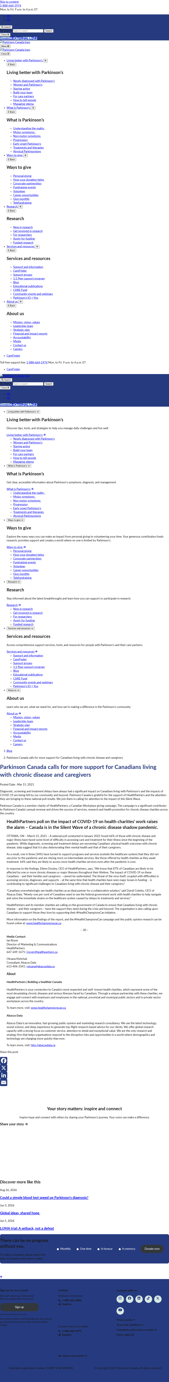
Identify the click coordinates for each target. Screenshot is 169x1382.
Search (48, 31)
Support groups (22, 274)
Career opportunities (25, 195)
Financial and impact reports (30, 333)
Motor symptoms (24, 132)
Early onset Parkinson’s (27, 144)
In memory (128, 1248)
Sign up (19, 1307)
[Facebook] (84, 1060)
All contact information (71, 1356)
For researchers (22, 235)
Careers (17, 349)
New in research (23, 227)
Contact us (19, 345)
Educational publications (28, 286)
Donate (18, 38)
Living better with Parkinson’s (25, 60)
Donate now (152, 1248)
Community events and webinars (33, 294)
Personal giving (22, 176)
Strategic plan (21, 330)
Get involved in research (28, 231)
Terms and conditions (129, 1325)
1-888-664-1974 (10, 5)
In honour (107, 1248)
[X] (84, 1068)
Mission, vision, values (26, 322)
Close (4, 54)
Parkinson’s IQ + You (25, 297)
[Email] (84, 1082)
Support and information (28, 267)
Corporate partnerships (27, 183)
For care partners (23, 96)
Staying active (21, 88)
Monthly (65, 1248)
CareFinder (20, 270)
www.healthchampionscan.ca (43, 923)
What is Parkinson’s (19, 107)
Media (17, 341)
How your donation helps (28, 179)
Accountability (22, 337)
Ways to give (15, 155)
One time (85, 1248)
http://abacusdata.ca (43, 1045)
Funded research (23, 242)
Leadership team (23, 326)
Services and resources (21, 246)
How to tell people (24, 100)
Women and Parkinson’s (27, 84)
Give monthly (21, 199)
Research (12, 206)
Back (12, 64)
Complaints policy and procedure (135, 1330)
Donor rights (124, 1335)
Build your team (23, 92)
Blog (16, 282)
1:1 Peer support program (29, 278)
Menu (4, 46)
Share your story (12, 1124)
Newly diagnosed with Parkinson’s (34, 81)
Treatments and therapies (28, 147)
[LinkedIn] (84, 1075)
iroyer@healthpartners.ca (42, 952)
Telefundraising (22, 202)
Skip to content (9, 1)
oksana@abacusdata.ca (41, 966)
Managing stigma (23, 104)
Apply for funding (24, 238)
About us (12, 301)
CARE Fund (20, 290)
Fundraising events (24, 187)
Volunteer (19, 191)
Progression (20, 140)
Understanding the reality (29, 128)
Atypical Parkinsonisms (27, 151)
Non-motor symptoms (27, 136)
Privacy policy (125, 1320)
